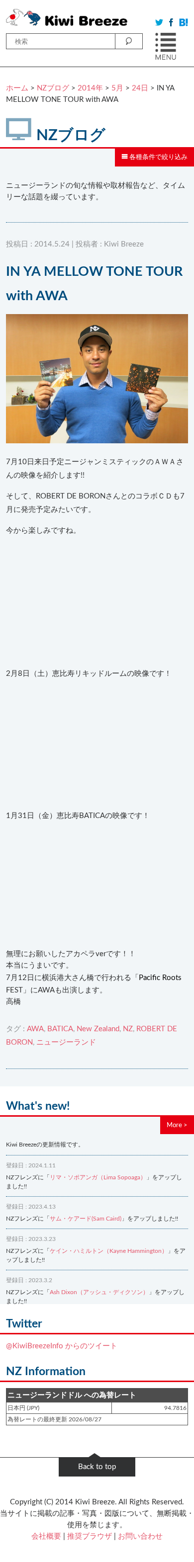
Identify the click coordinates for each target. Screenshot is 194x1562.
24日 (140, 88)
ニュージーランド (66, 1042)
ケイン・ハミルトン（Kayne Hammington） (109, 1251)
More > (177, 1125)
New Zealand (98, 1029)
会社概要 (46, 1536)
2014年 (90, 88)
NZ (128, 1029)
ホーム (17, 88)
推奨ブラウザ (89, 1536)
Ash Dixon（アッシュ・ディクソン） (99, 1292)
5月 (117, 88)
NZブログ (53, 88)
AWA (35, 1029)
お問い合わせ (140, 1536)
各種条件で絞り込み (158, 157)
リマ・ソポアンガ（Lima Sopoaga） (98, 1177)
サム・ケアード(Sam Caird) (85, 1219)
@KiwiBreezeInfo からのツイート (61, 1346)
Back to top (97, 1467)
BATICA (60, 1029)
